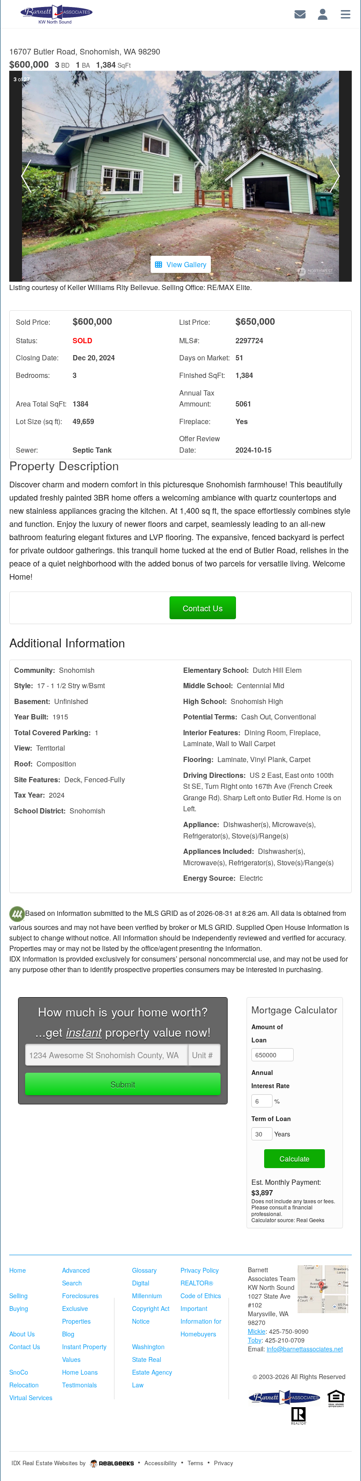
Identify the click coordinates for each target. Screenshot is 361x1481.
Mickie (256, 1331)
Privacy (223, 1463)
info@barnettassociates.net (305, 1348)
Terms (195, 1463)
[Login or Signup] (323, 13)
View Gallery (186, 264)
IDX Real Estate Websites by (49, 1463)
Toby (255, 1340)
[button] (26, 176)
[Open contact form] (300, 13)
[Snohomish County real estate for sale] (284, 1397)
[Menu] (345, 13)
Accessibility (160, 1463)
